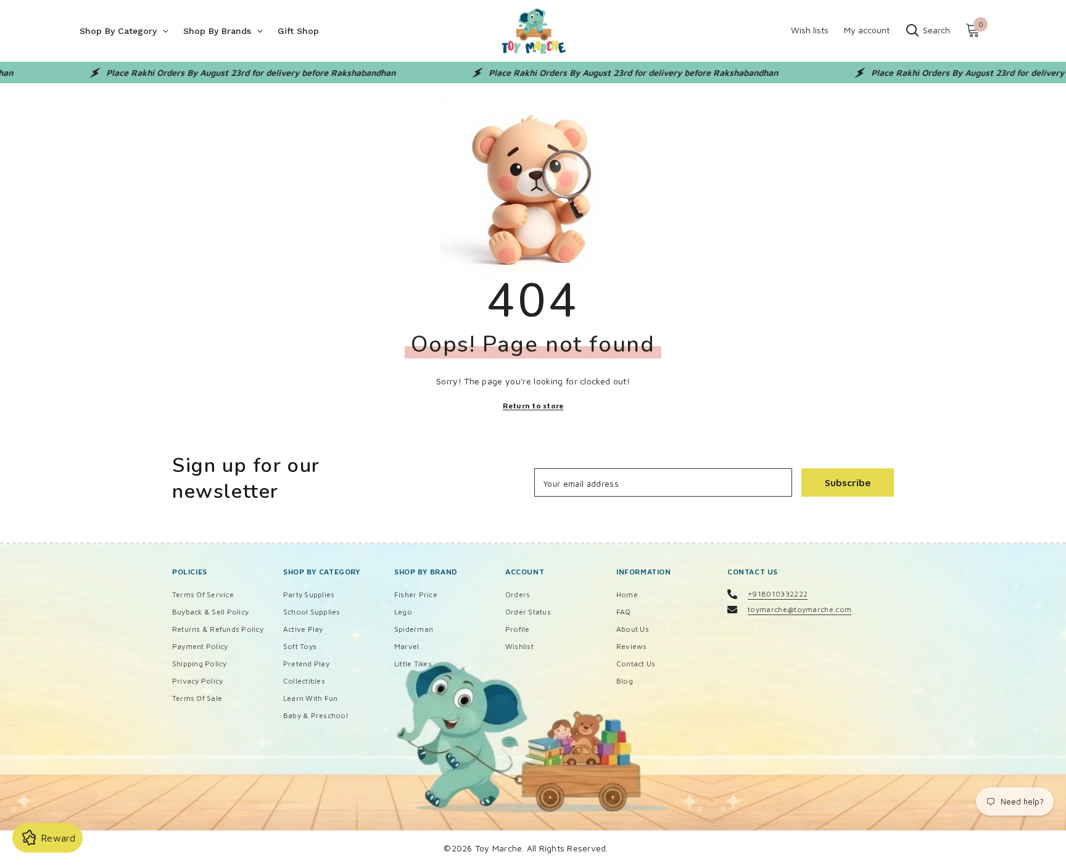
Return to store (533, 405)
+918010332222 (778, 593)
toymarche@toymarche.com (799, 609)
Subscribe (848, 482)
